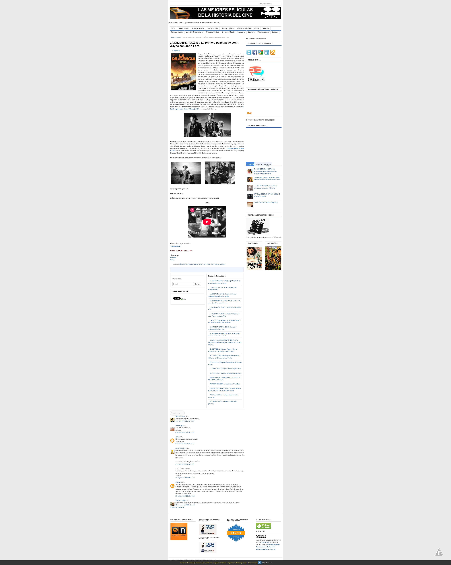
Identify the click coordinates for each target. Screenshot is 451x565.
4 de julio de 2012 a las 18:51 (184, 432)
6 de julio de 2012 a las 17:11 (184, 464)
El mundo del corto (228, 32)
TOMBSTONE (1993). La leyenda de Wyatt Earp (225, 384)
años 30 (182, 264)
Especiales (241, 32)
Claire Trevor (198, 264)
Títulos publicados (197, 28)
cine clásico (190, 264)
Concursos (251, 32)
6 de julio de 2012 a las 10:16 (184, 443)
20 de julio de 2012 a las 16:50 (185, 496)
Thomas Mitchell (175, 246)
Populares (250, 164)
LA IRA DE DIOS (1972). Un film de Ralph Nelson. (225, 369)
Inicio (173, 28)
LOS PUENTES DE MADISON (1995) (266, 202)
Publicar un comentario (177, 507)
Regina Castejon (181, 500)
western (178, 37)
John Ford (207, 264)
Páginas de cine (263, 32)
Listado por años (212, 28)
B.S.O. (256, 28)
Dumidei (178, 482)
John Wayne (215, 264)
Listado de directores (244, 28)
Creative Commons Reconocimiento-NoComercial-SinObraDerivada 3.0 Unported (268, 547)
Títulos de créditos (212, 32)
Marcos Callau (180, 416)
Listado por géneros (227, 28)
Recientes (259, 164)
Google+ (173, 258)
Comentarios (267, 164)
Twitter (172, 260)
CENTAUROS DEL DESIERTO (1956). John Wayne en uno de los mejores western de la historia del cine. (224, 342)
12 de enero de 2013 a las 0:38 (185, 505)
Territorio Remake (177, 32)
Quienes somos (183, 28)
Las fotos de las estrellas (194, 32)
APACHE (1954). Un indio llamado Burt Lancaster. (226, 373)
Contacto (275, 32)
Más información (267, 563)
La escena (265, 28)
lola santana (179, 425)
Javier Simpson (180, 448)
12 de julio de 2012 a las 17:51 (185, 478)
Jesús (177, 437)
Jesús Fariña (265, 542)
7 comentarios (176, 50)
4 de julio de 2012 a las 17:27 (184, 421)
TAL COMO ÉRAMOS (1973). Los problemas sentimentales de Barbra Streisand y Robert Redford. (265, 171)
